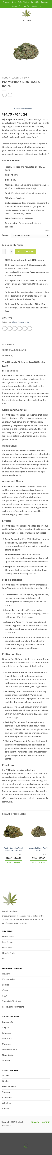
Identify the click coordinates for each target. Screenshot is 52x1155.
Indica (25, 78)
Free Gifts (35, 2)
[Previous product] (10, 95)
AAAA (14, 322)
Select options (13, 862)
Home (5, 78)
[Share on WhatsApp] (4, 328)
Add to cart (25, 251)
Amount (5, 235)
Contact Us (36, 6)
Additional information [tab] (14, 350)
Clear (47, 230)
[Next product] (4, 95)
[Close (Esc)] (26, 1138)
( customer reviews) (23, 108)
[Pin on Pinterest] (24, 328)
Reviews (6, 2)
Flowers (15, 78)
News (14, 2)
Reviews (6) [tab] (7, 356)
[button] (12, 13)
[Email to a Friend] (19, 328)
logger (14, 6)
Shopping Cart (24, 6)
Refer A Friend (23, 2)
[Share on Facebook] (9, 328)
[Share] (18, 1138)
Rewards (44, 2)
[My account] (3, 13)
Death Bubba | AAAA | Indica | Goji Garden (13, 849)
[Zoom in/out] (2, 1138)
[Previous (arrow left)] (2, 1150)
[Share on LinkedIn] (29, 328)
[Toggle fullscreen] (10, 1138)
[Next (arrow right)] (10, 1150)
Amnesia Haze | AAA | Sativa (38, 849)
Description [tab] (8, 344)
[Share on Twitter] (14, 328)
